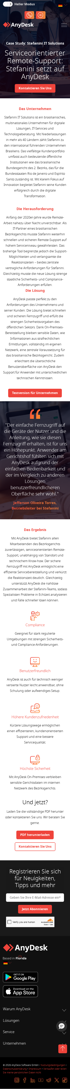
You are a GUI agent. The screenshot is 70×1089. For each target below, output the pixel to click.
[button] (61, 1026)
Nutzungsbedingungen (53, 1065)
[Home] (18, 26)
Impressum (35, 1069)
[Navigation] (64, 26)
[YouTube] (40, 1080)
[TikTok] (64, 1080)
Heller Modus (24, 4)
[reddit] (48, 1080)
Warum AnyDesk (16, 1009)
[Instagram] (16, 1080)
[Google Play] (35, 977)
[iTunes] (35, 991)
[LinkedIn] (32, 1080)
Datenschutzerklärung (15, 1069)
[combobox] (62, 5)
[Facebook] (24, 1080)
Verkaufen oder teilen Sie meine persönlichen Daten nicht (34, 1070)
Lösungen (11, 1020)
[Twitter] (56, 1080)
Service (8, 1032)
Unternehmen (14, 1043)
